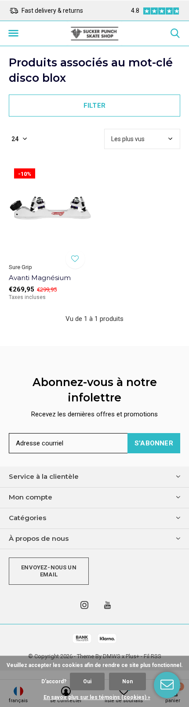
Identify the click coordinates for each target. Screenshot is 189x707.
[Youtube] (107, 605)
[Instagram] (84, 605)
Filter (94, 105)
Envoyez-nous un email (48, 571)
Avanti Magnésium (40, 277)
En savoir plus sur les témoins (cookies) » (97, 697)
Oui (87, 681)
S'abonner (153, 443)
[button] (13, 33)
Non (127, 681)
